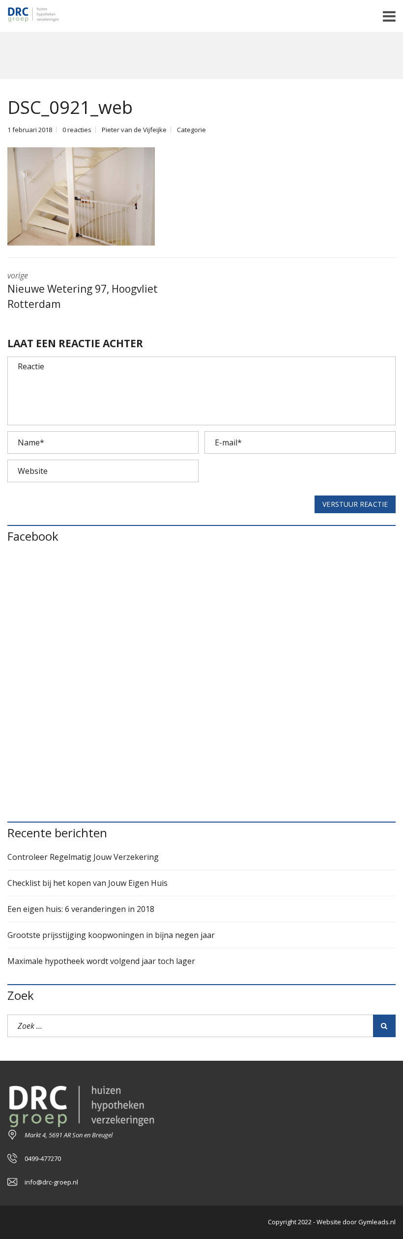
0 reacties (76, 129)
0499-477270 (43, 1158)
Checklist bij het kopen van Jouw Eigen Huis (87, 883)
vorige (82, 290)
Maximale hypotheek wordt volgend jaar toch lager (101, 961)
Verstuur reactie (355, 504)
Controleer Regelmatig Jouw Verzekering (83, 857)
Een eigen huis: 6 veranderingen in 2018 (80, 909)
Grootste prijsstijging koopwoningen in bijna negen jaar (111, 935)
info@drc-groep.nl (51, 1182)
